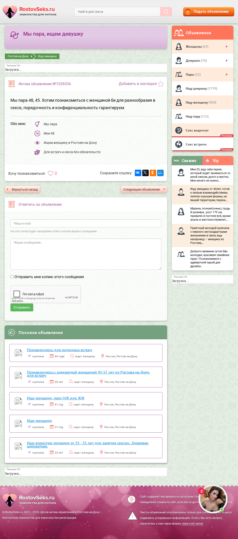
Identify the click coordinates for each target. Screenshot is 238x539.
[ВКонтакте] (138, 173)
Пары (190, 74)
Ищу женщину (197, 102)
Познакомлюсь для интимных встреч (59, 349)
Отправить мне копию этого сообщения (49, 277)
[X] (145, 173)
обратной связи (192, 523)
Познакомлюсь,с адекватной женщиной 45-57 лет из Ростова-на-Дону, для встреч (88, 373)
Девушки (193, 60)
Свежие (189, 160)
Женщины (194, 46)
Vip (216, 160)
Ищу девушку (197, 88)
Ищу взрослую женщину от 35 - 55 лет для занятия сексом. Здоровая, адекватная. (88, 444)
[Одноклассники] (153, 173)
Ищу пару (193, 116)
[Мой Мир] (160, 173)
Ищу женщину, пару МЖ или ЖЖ (55, 397)
